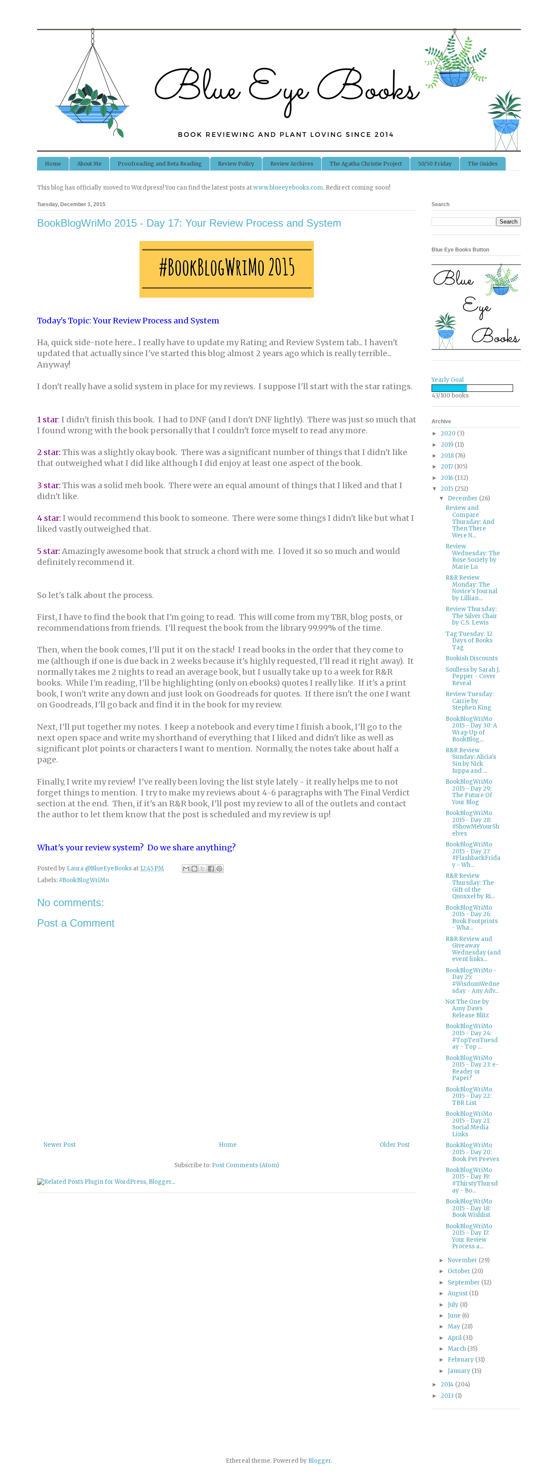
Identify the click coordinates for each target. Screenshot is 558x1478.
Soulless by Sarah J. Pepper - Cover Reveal (473, 676)
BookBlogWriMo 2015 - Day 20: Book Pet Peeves (472, 1152)
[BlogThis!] (194, 868)
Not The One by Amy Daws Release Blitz (467, 1008)
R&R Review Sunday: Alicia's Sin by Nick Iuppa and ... (471, 761)
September (464, 1282)
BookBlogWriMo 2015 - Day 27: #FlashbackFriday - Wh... (473, 855)
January (460, 1371)
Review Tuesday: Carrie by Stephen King (470, 700)
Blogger (319, 1460)
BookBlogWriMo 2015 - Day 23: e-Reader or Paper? (472, 1068)
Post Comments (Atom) (245, 1165)
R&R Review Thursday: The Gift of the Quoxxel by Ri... (470, 886)
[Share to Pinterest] (219, 868)
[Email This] (186, 868)
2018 (448, 455)
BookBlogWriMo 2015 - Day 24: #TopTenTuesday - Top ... (472, 1036)
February (461, 1359)
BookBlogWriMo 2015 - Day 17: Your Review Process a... (469, 1236)
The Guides (483, 163)
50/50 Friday (435, 163)
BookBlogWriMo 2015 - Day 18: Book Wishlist (469, 1208)
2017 (447, 466)
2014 (448, 1384)
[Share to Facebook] (211, 868)
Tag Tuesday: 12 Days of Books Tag (469, 640)
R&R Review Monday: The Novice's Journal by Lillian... (471, 588)
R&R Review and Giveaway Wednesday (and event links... (473, 949)
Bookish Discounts (472, 658)
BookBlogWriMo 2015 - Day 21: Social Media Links (469, 1124)
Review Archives (291, 163)
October (460, 1271)
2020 (449, 433)
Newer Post (60, 1144)
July (454, 1304)
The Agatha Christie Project (366, 163)
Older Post (395, 1144)
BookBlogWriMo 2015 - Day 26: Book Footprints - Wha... (472, 918)
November (463, 1260)
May (455, 1326)
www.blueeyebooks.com (288, 187)
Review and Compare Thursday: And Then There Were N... (470, 521)
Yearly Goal (448, 380)
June (455, 1315)
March (457, 1348)
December (463, 498)
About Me (89, 163)
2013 (448, 1396)
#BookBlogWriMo (84, 880)
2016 (448, 478)
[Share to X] (202, 868)
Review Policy (236, 163)
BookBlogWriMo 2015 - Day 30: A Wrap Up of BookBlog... (471, 729)
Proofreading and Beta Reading (160, 163)
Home (53, 163)
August (458, 1293)
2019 (448, 444)
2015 (448, 489)
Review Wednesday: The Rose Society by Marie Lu (473, 557)
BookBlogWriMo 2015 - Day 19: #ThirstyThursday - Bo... (472, 1180)
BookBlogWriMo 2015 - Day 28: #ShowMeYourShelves (472, 823)
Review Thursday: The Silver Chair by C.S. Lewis (471, 615)
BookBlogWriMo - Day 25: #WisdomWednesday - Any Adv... (473, 981)
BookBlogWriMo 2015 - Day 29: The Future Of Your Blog (469, 792)
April (455, 1338)
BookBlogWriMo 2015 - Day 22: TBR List (469, 1096)
